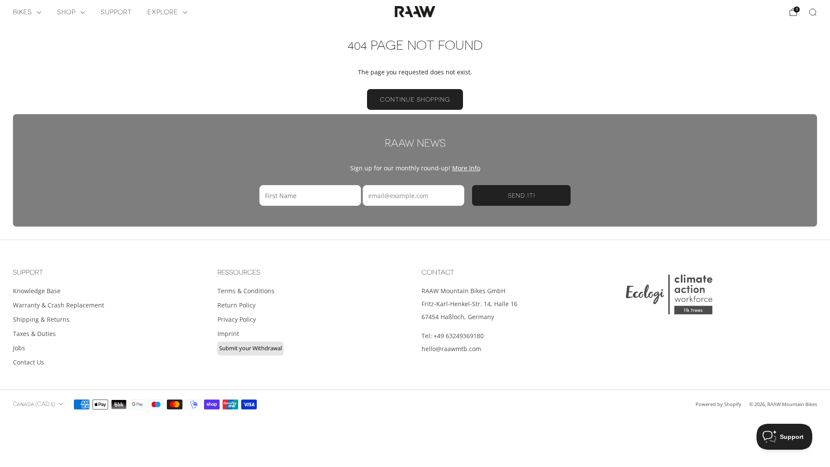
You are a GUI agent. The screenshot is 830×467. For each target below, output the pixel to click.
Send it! (521, 195)
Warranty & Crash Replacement (58, 305)
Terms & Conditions (246, 291)
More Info (466, 168)
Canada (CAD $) (34, 404)
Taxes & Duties (34, 333)
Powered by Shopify (718, 404)
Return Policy (236, 305)
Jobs (19, 348)
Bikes (22, 12)
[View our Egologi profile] (669, 294)
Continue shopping (415, 99)
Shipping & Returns (41, 319)
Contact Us (28, 362)
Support (116, 12)
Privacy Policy (236, 319)
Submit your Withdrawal (250, 348)
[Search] (812, 12)
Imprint (228, 333)
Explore (162, 12)
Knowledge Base (37, 291)
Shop (66, 12)
